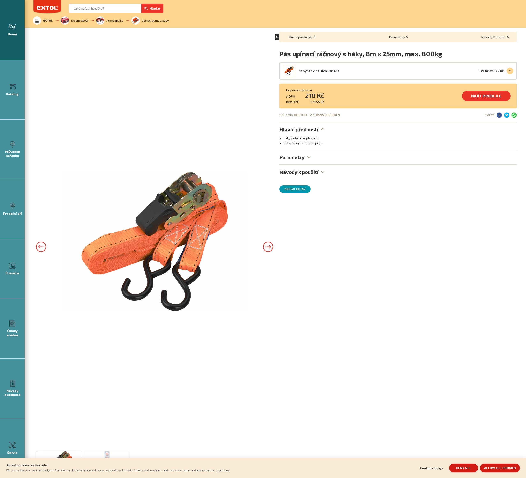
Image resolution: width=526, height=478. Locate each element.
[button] (41, 247)
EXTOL (48, 20)
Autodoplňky (114, 20)
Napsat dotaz (295, 189)
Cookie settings (431, 468)
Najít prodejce (486, 96)
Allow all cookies (500, 468)
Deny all (463, 468)
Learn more (223, 470)
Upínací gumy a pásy (155, 20)
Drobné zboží (79, 20)
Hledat (155, 8)
